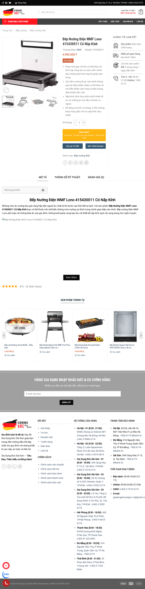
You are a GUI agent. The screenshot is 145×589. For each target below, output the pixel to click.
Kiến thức (115, 21)
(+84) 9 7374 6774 (86, 470)
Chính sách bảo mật (51, 482)
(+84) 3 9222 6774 (135, 3)
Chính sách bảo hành (51, 473)
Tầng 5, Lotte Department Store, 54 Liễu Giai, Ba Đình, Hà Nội (90, 451)
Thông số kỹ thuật (67, 177)
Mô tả (43, 177)
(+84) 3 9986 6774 (86, 439)
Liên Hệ (140, 21)
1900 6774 (89, 554)
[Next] (53, 65)
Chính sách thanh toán (52, 478)
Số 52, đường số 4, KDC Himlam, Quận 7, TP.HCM (91, 482)
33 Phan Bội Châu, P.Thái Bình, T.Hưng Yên (90, 562)
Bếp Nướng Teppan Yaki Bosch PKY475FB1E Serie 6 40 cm (122, 346)
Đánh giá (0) (96, 177)
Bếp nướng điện (38, 30)
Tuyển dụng (46, 441)
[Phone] (6, 583)
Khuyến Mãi (128, 21)
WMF (79, 49)
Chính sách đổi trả (50, 469)
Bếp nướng (21, 30)
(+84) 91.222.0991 (86, 538)
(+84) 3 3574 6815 (94, 454)
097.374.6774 (128, 13)
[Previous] (6, 65)
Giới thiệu (45, 428)
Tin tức (44, 432)
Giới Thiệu (102, 21)
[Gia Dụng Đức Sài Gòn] (13, 12)
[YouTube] (10, 3)
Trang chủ (7, 30)
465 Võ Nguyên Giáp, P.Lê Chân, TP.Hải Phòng (91, 516)
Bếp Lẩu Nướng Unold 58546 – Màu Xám (18, 346)
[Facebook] (3, 3)
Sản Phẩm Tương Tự (72, 299)
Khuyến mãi (47, 437)
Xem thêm (71, 277)
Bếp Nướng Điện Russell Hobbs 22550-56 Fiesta (87, 346)
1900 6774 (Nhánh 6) (131, 435)
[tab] (42, 177)
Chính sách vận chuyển (52, 464)
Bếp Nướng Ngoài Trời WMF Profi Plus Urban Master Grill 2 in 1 (55, 346)
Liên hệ (44, 450)
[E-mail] (6, 3)
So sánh (68, 60)
